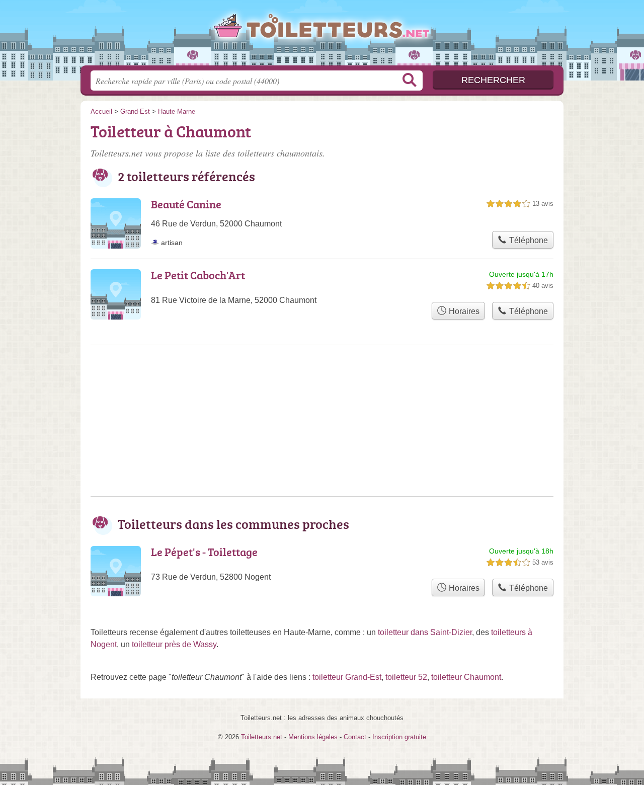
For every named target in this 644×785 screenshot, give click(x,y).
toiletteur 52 (406, 677)
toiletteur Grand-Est (346, 677)
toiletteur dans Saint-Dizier (425, 632)
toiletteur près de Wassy (174, 644)
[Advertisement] (322, 386)
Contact (355, 737)
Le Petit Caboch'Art (198, 275)
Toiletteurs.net (322, 35)
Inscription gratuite (399, 737)
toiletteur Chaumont (466, 677)
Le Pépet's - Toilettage (204, 552)
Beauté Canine (186, 204)
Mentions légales (313, 737)
